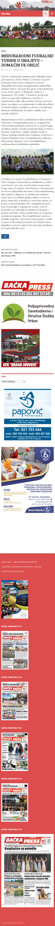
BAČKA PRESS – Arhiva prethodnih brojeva (19, 562)
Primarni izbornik (52, 14)
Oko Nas (5, 13)
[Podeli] (5, 236)
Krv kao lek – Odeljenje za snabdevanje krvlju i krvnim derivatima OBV (26, 253)
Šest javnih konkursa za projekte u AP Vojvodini (23, 263)
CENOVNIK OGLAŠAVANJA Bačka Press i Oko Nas (21, 567)
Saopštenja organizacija (12, 571)
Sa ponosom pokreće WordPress (13, 923)
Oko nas (19, 70)
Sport (3, 51)
